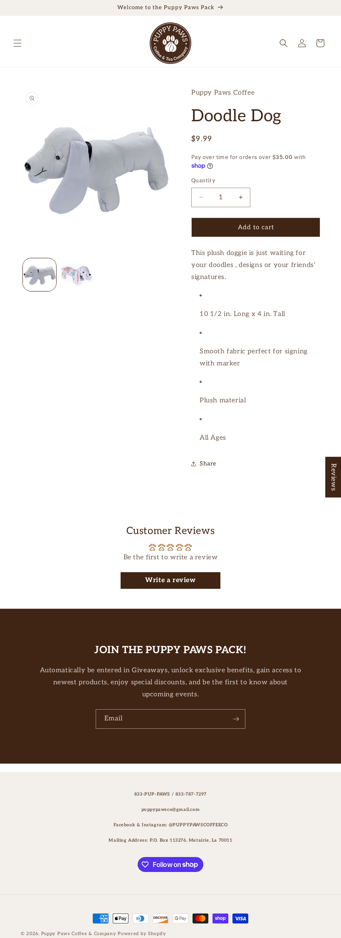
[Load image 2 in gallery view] (77, 274)
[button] (17, 43)
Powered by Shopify (142, 933)
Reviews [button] (333, 477)
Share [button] (208, 463)
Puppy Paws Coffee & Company (78, 933)
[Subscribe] (236, 719)
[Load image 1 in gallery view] (39, 274)
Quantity (203, 180)
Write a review (170, 580)
